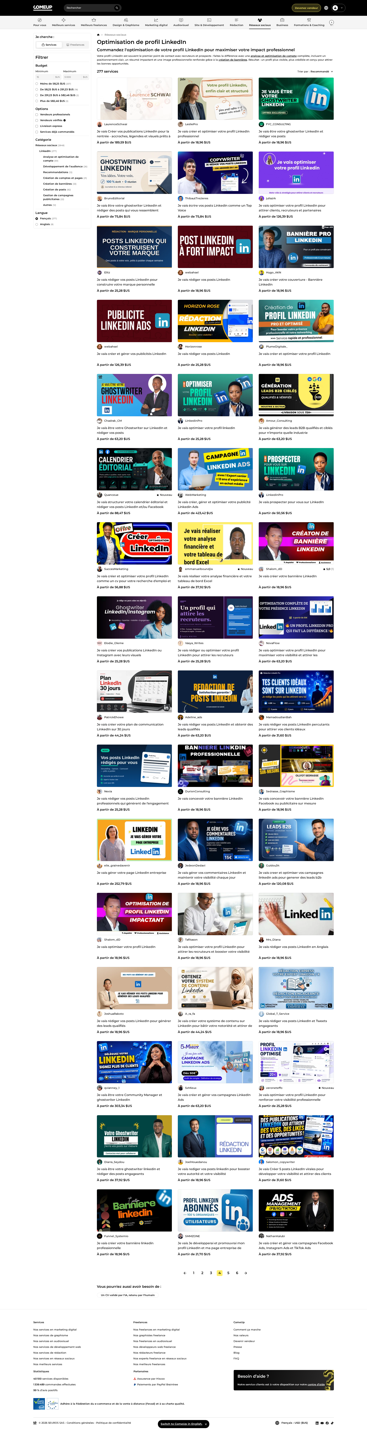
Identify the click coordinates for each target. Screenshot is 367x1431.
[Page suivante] (246, 1273)
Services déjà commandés (57, 131)
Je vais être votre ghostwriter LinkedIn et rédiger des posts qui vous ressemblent (129, 208)
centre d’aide (316, 1384)
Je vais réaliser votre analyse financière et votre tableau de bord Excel (215, 578)
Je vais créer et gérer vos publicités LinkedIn (131, 354)
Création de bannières (57, 183)
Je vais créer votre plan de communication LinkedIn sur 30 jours (130, 727)
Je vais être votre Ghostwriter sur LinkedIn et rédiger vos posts (132, 430)
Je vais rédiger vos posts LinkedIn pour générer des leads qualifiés (134, 1023)
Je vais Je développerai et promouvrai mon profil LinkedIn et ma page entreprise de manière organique (211, 1248)
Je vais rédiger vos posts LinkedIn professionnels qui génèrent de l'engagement (133, 801)
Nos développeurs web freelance (154, 1346)
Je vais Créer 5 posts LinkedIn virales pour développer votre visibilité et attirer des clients (295, 1171)
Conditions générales (80, 1422)
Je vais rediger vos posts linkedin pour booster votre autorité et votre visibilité (214, 1171)
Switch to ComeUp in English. (181, 1424)
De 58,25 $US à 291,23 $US (59, 89)
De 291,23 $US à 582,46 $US (59, 95)
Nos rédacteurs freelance (149, 1352)
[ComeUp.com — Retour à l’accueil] (42, 8)
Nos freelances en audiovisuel (152, 1340)
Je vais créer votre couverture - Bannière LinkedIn (290, 282)
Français (48, 218)
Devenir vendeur (244, 1340)
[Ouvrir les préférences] (326, 8)
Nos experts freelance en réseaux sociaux (159, 1358)
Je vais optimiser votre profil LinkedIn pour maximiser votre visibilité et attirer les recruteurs (292, 655)
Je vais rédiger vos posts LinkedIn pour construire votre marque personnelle (127, 282)
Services (51, 44)
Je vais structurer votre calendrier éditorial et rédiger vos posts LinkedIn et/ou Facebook (132, 504)
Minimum (41, 71)
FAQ (236, 1358)
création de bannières (233, 59)
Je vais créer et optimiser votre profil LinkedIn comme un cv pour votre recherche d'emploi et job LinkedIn (134, 581)
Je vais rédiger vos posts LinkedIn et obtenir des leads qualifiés (215, 727)
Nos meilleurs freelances (149, 1364)
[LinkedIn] (317, 1423)
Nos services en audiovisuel (51, 1340)
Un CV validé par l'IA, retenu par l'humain (128, 1295)
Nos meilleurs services (47, 1364)
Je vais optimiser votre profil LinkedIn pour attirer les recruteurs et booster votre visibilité (214, 949)
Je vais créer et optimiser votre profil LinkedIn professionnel (213, 134)
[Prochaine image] (167, 98)
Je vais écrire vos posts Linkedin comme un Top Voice (215, 208)
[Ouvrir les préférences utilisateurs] (341, 7)
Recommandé (320, 71)
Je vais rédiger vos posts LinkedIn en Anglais (293, 947)
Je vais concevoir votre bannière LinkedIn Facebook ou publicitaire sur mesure (291, 801)
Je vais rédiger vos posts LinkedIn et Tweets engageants (293, 1023)
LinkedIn (45, 150)
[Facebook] (327, 1423)
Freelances (77, 44)
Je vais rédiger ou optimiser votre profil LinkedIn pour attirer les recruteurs (208, 652)
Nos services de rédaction (49, 1352)
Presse (237, 1346)
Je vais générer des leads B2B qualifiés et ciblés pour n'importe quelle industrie (296, 430)
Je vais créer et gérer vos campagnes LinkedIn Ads (214, 1097)
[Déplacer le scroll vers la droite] (331, 22)
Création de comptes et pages (63, 177)
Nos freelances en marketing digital (156, 1329)
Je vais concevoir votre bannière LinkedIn (210, 798)
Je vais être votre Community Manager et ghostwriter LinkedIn (129, 1097)
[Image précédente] (101, 98)
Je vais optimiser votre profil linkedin (206, 428)
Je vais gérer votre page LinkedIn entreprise (131, 873)
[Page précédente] (185, 1273)
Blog (236, 1352)
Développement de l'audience (63, 166)
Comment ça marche (247, 1329)
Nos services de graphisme (50, 1335)
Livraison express (51, 125)
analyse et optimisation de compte (274, 55)
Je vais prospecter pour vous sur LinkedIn (291, 502)
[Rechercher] (117, 8)
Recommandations (55, 172)
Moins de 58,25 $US (55, 83)
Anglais (47, 224)
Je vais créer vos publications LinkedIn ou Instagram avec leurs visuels (129, 652)
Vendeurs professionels (55, 114)
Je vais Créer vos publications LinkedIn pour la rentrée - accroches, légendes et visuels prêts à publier (133, 136)
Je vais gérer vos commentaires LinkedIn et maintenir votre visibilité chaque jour (212, 875)
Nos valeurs (241, 1335)
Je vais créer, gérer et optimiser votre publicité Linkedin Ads (214, 504)
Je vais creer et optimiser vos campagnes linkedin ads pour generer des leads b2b (291, 875)
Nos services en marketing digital (55, 1329)
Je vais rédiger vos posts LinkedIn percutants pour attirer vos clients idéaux (294, 727)
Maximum (69, 71)
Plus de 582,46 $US (54, 100)
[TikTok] (332, 1423)
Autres (47, 204)
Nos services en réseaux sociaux (54, 1358)
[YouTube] (322, 1423)
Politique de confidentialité (113, 1422)
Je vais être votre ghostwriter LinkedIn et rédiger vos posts (291, 134)
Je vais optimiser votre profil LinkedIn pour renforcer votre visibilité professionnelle (292, 1097)
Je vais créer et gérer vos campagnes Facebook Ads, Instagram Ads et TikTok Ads (296, 1245)
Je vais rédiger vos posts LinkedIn (204, 280)
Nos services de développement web (57, 1346)
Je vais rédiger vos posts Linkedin (204, 354)
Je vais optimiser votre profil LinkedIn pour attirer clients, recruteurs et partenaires (292, 208)
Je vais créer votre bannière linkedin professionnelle (125, 1245)
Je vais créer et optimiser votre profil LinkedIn (294, 354)
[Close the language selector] (205, 1424)
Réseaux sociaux (115, 34)
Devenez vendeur (306, 7)
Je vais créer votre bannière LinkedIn (288, 576)
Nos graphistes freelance (149, 1335)
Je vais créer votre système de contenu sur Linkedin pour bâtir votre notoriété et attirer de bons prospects (215, 1025)
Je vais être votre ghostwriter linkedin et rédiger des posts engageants (128, 1171)
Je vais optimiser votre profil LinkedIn (126, 947)
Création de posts (54, 189)
